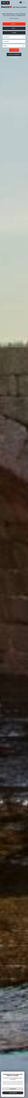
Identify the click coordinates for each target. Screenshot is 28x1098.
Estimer (14, 32)
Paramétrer (13, 1089)
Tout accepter (13, 1092)
